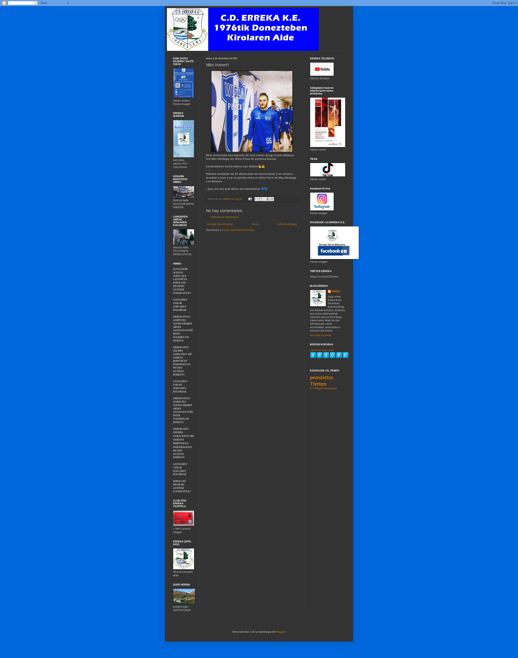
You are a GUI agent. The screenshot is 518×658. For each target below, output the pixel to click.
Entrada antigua (287, 224)
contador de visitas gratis (322, 350)
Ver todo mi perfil (320, 335)
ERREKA (336, 291)
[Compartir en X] (264, 199)
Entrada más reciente (220, 224)
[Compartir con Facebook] (268, 199)
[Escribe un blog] (260, 199)
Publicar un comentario (225, 217)
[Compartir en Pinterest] (272, 199)
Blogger (281, 631)
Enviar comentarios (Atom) (238, 229)
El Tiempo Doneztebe (323, 388)
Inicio (255, 224)
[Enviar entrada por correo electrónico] (250, 198)
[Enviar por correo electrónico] (257, 199)
